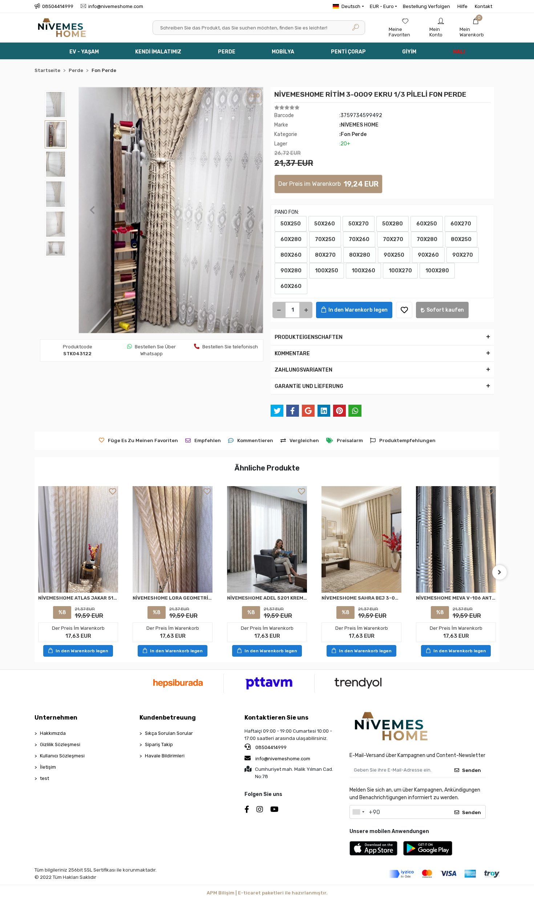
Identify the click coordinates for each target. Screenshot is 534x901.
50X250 (290, 224)
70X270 (393, 239)
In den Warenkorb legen (358, 310)
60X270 (460, 224)
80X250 (461, 239)
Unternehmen (56, 717)
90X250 (394, 255)
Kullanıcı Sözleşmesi (62, 755)
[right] (499, 572)
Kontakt (483, 6)
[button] (476, 27)
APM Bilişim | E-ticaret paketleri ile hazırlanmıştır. (267, 893)
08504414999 (270, 747)
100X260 (363, 271)
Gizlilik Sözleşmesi (60, 744)
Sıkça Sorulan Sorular (169, 733)
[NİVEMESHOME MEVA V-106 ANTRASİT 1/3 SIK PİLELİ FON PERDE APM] (456, 539)
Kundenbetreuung (167, 717)
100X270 (400, 271)
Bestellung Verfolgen (426, 6)
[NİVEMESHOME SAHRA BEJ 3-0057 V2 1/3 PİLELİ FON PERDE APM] (361, 539)
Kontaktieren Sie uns (276, 717)
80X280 (359, 255)
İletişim (48, 767)
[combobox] (358, 811)
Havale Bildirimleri (165, 755)
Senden (471, 770)
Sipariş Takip (159, 744)
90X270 (462, 255)
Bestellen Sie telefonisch (230, 346)
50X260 (324, 224)
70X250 (325, 239)
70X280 (427, 239)
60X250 (426, 224)
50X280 (392, 224)
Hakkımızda (53, 733)
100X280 (437, 271)
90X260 (428, 255)
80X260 (291, 255)
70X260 (359, 239)
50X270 (358, 224)
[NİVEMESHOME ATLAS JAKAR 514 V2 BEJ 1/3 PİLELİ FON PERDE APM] (78, 539)
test (44, 778)
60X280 (291, 239)
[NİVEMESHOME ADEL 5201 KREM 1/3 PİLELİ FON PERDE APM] (267, 539)
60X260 (291, 286)
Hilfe (462, 6)
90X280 (291, 271)
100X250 (326, 271)
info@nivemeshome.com (282, 758)
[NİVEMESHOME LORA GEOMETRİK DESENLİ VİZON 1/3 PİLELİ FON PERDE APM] (173, 539)
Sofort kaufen (445, 310)
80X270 (325, 255)
